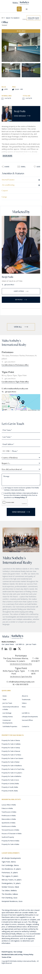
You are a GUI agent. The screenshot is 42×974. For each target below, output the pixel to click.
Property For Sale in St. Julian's (12, 773)
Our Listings (18, 952)
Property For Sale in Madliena (12, 766)
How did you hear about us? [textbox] (12, 469)
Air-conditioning (21, 185)
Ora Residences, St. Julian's (11, 869)
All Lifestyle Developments (11, 858)
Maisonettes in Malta (9, 819)
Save (38, 167)
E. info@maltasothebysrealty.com (15, 388)
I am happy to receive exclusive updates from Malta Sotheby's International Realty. (21, 489)
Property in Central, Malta (10, 784)
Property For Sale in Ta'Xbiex (11, 755)
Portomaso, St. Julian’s (10, 872)
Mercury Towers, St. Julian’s (11, 880)
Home (5, 696)
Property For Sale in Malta (10, 844)
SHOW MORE (7, 156)
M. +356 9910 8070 (9, 391)
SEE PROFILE (18, 300)
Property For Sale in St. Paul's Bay (13, 769)
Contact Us (25, 726)
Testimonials (26, 699)
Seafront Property (8, 837)
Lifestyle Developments (30, 717)
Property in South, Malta (10, 787)
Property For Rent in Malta (10, 841)
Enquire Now (33, 18)
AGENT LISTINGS (19, 291)
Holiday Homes (8, 717)
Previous (4, 47)
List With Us (20, 644)
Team (4, 699)
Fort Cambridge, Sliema (10, 865)
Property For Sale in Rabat (10, 762)
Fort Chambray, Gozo (9, 898)
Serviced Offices (27, 720)
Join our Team (31, 644)
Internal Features (21, 179)
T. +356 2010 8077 (8, 284)
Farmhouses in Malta (9, 826)
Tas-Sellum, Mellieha (9, 890)
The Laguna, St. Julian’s (10, 876)
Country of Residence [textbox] (10, 457)
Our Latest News (8, 644)
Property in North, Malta (10, 791)
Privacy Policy (28, 954)
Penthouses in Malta (9, 816)
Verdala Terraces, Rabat (10, 887)
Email (23, 167)
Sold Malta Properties (10, 726)
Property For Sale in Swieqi (11, 748)
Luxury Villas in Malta (9, 805)
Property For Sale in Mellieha (11, 776)
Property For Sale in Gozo (10, 780)
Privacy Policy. (20, 497)
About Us (25, 696)
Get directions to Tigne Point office (15, 381)
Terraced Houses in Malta (10, 830)
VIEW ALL (18, 327)
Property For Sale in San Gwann (12, 758)
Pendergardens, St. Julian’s (11, 883)
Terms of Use (6, 957)
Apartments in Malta (8, 823)
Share (6, 167)
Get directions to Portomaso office (15, 365)
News (24, 707)
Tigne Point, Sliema (9, 862)
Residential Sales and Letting (12, 954)
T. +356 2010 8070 (9, 378)
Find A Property (7, 952)
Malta (24, 19)
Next (37, 47)
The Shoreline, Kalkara (10, 894)
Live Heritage (7, 713)
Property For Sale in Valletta (11, 744)
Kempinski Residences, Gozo (12, 901)
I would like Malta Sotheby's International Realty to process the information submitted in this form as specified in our (21, 495)
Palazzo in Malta (7, 808)
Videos (24, 703)
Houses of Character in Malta (11, 833)
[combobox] (6, 451)
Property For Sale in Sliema (11, 740)
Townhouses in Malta (9, 812)
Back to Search (12, 18)
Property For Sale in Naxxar (11, 751)
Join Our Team (7, 703)
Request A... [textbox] (6, 463)
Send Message (20, 116)
